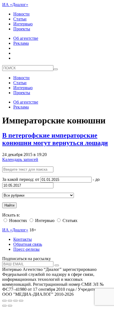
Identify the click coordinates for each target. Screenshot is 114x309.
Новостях (17, 220)
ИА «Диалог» (15, 4)
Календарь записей (20, 159)
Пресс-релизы (26, 249)
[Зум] (21, 301)
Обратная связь (27, 244)
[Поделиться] (10, 301)
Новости (21, 14)
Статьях (69, 220)
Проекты (21, 29)
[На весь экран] (15, 301)
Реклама (21, 43)
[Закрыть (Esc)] (4, 301)
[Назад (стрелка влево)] (4, 306)
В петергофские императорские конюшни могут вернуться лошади (55, 139)
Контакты (22, 239)
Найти (9, 205)
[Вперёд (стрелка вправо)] (10, 306)
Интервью (23, 24)
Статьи (20, 19)
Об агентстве (25, 38)
